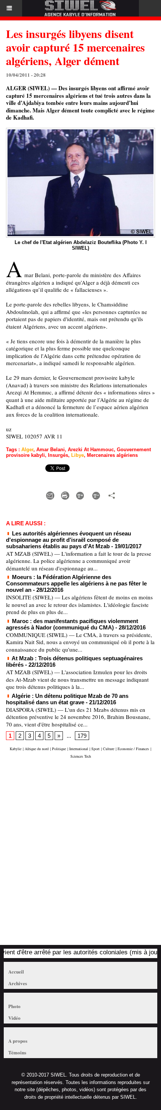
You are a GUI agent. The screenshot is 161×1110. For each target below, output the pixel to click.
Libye (77, 455)
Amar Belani (50, 449)
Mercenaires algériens (112, 455)
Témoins (17, 1052)
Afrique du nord (37, 748)
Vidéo (14, 1017)
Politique (59, 748)
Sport (95, 748)
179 (82, 735)
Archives (17, 983)
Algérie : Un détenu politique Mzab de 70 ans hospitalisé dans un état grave (67, 699)
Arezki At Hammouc (91, 449)
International (78, 748)
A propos (17, 1040)
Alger (27, 449)
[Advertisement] (77, 855)
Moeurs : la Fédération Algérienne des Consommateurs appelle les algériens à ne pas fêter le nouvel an (76, 583)
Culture (108, 748)
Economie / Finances (133, 748)
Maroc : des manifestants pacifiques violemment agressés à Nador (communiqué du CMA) (72, 624)
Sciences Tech (80, 756)
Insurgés (58, 455)
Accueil (16, 971)
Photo (14, 1006)
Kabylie (15, 748)
